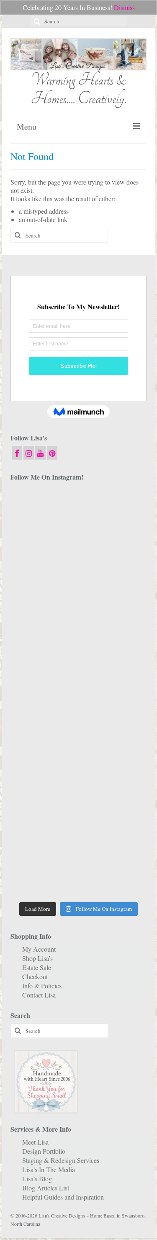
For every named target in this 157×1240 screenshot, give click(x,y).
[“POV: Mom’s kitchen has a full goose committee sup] (43, 876)
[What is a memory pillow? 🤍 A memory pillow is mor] (43, 753)
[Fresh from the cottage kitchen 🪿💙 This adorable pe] (114, 876)
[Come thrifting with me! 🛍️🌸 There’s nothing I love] (43, 549)
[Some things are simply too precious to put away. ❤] (43, 794)
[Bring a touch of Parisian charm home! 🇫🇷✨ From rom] (114, 794)
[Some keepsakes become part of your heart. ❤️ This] (114, 590)
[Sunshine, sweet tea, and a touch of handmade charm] (43, 672)
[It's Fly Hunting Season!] (114, 713)
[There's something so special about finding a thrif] (114, 753)
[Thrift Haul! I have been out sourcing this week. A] (43, 835)
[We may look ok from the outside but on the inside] (114, 549)
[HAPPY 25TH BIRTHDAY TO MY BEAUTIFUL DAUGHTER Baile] (114, 508)
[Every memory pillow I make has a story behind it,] (114, 630)
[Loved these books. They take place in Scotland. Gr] (43, 590)
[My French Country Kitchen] (43, 630)
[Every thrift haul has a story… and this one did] (43, 713)
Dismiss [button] (124, 7)
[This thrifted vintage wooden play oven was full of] (114, 835)
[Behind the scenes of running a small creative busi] (43, 508)
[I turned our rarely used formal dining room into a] (114, 672)
